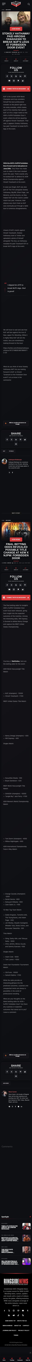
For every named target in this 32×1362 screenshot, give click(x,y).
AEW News (8, 9)
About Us (17, 1325)
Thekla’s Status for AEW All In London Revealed (9, 1227)
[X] (11, 76)
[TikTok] (18, 1315)
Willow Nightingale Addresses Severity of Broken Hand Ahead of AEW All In (10, 1263)
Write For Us (22, 1320)
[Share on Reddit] (25, 439)
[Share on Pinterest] (20, 439)
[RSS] (23, 1315)
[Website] (9, 1106)
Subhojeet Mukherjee (11, 52)
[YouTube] (9, 81)
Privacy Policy (23, 1330)
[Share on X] (11, 439)
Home (3, 9)
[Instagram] (14, 81)
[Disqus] (16, 1175)
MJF (4, 451)
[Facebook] (7, 76)
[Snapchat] (18, 81)
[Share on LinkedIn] (16, 439)
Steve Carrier (7, 563)
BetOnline (16, 661)
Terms (16, 1335)
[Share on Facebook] (7, 439)
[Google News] (16, 76)
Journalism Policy (9, 1330)
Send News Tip (10, 1320)
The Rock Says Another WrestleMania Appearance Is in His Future (9, 1251)
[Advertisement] (16, 265)
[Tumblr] (27, 1310)
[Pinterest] (25, 76)
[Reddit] (22, 81)
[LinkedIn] (20, 76)
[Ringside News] (16, 4)
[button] (29, 4)
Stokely (11, 451)
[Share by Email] (16, 444)
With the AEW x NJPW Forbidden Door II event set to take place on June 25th (15, 165)
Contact (26, 1325)
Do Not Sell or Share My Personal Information (16, 1345)
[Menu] (4, 4)
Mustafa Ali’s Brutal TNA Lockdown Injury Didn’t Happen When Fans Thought (9, 1239)
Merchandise (7, 1325)
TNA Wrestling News (7, 1235)
